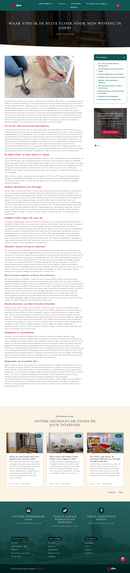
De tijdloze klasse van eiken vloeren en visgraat (111, 70)
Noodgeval (51, 556)
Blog (99, 145)
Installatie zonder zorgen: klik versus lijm (111, 77)
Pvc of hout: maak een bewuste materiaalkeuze (108, 64)
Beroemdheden (53, 550)
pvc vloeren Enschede (55, 315)
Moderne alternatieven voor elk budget (110, 74)
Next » (121, 492)
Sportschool (89, 553)
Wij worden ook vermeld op (96, 3)
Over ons (62, 3)
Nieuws (50, 546)
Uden (50, 205)
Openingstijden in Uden (19, 546)
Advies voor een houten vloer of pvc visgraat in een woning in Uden (24, 457)
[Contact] (101, 511)
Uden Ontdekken (45, 3)
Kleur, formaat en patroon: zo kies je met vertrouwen (110, 86)
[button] (118, 5)
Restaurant (88, 550)
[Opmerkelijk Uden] (29, 511)
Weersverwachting (54, 553)
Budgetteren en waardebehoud (108, 96)
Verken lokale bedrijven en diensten (65, 519)
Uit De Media (76, 3)
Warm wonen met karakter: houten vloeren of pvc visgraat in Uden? (64, 457)
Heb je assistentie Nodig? (101, 518)
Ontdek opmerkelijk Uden (28, 518)
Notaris (87, 546)
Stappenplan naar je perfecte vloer (109, 99)
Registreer (74, 7)
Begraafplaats (89, 543)
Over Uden (51, 543)
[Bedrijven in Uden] (65, 511)
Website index (16, 556)
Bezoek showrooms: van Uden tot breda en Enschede (111, 92)
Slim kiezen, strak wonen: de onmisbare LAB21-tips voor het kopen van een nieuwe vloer (105, 459)
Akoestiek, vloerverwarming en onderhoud (108, 81)
